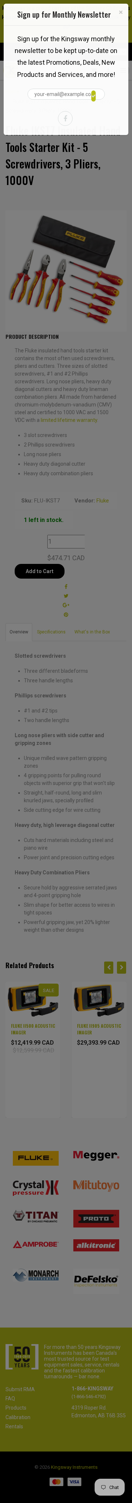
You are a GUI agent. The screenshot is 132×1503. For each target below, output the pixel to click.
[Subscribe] (93, 96)
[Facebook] (65, 118)
